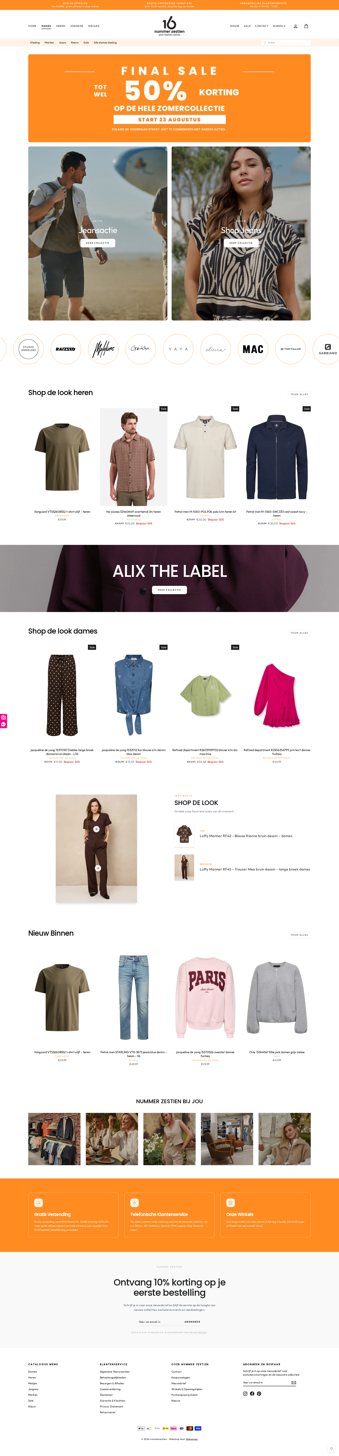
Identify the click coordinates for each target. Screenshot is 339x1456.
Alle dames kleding (105, 42)
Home (32, 26)
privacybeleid (198, 1332)
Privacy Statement (111, 1406)
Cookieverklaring (110, 1389)
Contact (262, 26)
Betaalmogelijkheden (113, 1377)
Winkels (279, 26)
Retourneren (107, 1412)
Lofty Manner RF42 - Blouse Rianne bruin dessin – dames (246, 836)
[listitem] (20, 349)
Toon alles (299, 394)
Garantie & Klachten (112, 1400)
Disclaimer (106, 1394)
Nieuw (235, 26)
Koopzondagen (180, 1377)
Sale (247, 26)
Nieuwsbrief (178, 1383)
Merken (49, 42)
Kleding (35, 42)
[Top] (96, 829)
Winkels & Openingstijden (187, 1389)
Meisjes (94, 26)
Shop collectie (169, 590)
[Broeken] (98, 868)
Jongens (77, 26)
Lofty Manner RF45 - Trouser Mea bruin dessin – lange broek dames (255, 869)
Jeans (62, 42)
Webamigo (192, 1439)
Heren (60, 26)
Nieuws (175, 1400)
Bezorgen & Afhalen (112, 1383)
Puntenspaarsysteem (184, 1394)
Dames (46, 26)
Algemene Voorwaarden (115, 1371)
